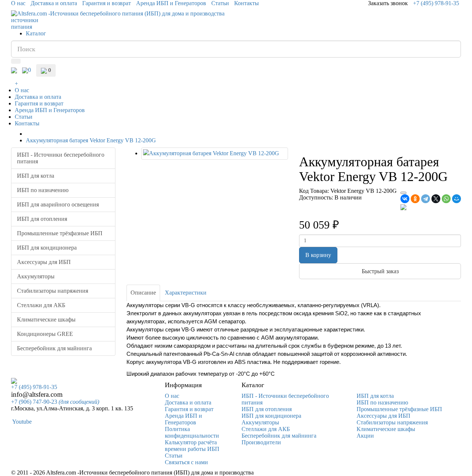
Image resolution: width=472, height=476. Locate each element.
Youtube (21, 421)
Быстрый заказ (380, 271)
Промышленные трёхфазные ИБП (60, 233)
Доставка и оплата (54, 3)
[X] (435, 198)
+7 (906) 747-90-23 (55, 402)
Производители (261, 442)
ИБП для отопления (42, 219)
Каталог (36, 33)
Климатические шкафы (46, 319)
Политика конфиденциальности (192, 432)
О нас (18, 3)
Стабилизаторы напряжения (52, 291)
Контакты (246, 3)
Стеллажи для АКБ (41, 305)
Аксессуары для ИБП (44, 262)
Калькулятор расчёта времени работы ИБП (192, 445)
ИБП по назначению (43, 190)
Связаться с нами (186, 462)
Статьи (220, 3)
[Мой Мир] (456, 198)
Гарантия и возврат (106, 3)
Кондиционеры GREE (45, 334)
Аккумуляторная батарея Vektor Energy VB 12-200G (91, 140)
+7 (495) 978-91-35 (436, 3)
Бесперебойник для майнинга (54, 348)
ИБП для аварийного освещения (58, 204)
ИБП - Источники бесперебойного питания (60, 158)
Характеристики (185, 292)
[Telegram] (425, 198)
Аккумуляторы (36, 276)
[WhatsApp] (446, 198)
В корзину (318, 255)
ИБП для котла (35, 176)
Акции (365, 435)
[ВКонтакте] (404, 198)
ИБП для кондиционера (47, 247)
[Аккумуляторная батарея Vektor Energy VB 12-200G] (214, 153)
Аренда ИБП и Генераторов (171, 3)
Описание (143, 292)
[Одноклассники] (415, 198)
